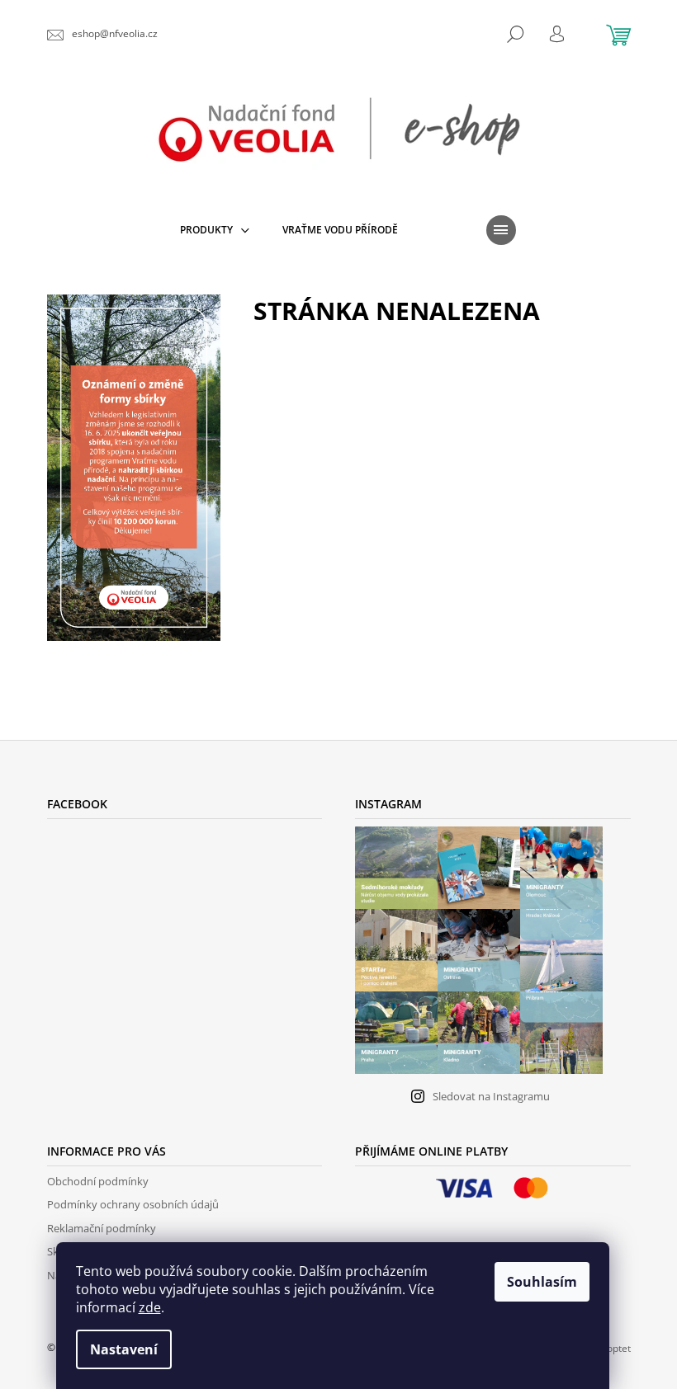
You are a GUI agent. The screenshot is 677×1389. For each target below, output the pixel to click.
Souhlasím (542, 1282)
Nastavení (124, 1349)
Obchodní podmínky (98, 1181)
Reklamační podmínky (101, 1228)
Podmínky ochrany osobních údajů (133, 1204)
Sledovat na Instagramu (491, 1096)
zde (150, 1307)
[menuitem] (214, 230)
